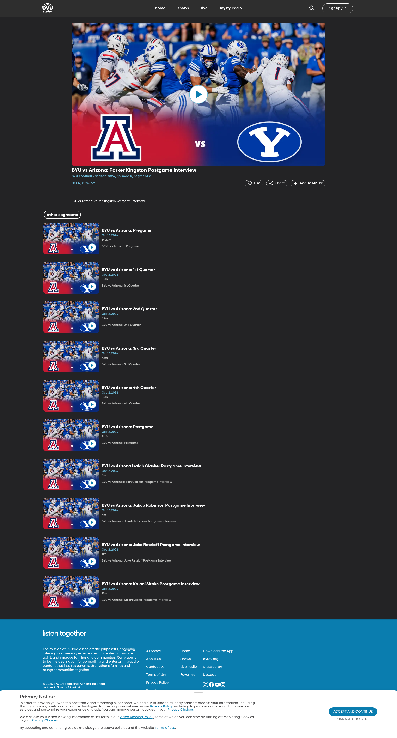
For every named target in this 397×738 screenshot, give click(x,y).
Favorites (187, 675)
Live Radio (188, 667)
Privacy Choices (45, 720)
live (204, 8)
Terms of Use (156, 675)
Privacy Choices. (180, 710)
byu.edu (209, 675)
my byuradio (231, 8)
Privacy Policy (157, 682)
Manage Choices (352, 719)
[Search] (311, 8)
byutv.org (210, 659)
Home (185, 651)
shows (183, 8)
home (160, 8)
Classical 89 (212, 667)
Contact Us (155, 667)
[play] (198, 94)
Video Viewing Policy (136, 717)
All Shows (153, 651)
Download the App (218, 651)
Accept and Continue (353, 711)
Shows (185, 659)
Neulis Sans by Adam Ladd (65, 687)
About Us (153, 659)
